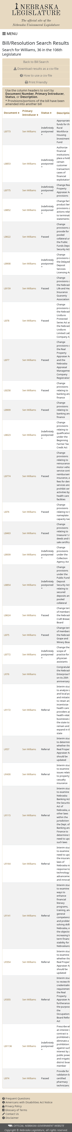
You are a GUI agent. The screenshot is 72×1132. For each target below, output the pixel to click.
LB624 (7, 615)
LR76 (6, 674)
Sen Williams (29, 131)
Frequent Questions (17, 1098)
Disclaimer (12, 1117)
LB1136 (8, 1046)
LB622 (7, 236)
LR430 (7, 774)
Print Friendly (37, 82)
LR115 (7, 815)
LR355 (7, 999)
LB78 (6, 320)
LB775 (7, 190)
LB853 (7, 163)
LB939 (7, 554)
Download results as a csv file (38, 69)
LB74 (6, 1078)
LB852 (7, 210)
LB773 (7, 131)
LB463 (7, 533)
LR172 (7, 709)
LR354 (7, 962)
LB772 (7, 654)
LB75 (6, 635)
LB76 (6, 511)
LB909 (7, 410)
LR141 (7, 915)
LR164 (7, 863)
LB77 (6, 360)
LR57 (6, 749)
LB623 (7, 435)
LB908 (7, 263)
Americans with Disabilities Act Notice (28, 1102)
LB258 (7, 390)
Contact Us (12, 1114)
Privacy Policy (13, 1106)
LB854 (7, 585)
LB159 (7, 288)
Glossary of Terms (15, 1110)
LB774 (7, 476)
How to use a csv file (37, 75)
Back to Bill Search (36, 62)
